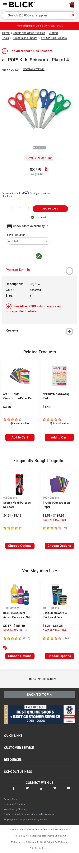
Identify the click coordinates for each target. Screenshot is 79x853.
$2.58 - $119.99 (53, 515)
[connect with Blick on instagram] (41, 790)
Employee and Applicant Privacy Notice (25, 819)
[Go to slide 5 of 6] (45, 147)
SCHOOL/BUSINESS (18, 772)
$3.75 (7, 407)
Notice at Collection (15, 804)
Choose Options (19, 546)
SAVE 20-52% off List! (15, 630)
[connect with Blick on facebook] (13, 790)
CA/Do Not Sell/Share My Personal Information (29, 814)
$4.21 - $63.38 (53, 626)
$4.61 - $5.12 (12, 515)
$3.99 (36, 169)
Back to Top (38, 694)
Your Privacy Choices (15, 809)
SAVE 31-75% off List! (55, 630)
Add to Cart (20, 437)
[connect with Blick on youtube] (68, 790)
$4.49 (46, 407)
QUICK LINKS (13, 736)
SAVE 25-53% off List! (55, 520)
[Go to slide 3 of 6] (39, 147)
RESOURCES (13, 760)
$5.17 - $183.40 (14, 626)
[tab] (39, 269)
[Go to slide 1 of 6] (34, 147)
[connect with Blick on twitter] (27, 790)
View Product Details (33, 69)
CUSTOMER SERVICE (19, 748)
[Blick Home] (22, 5)
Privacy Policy (11, 799)
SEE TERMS (57, 25)
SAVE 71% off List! (39, 158)
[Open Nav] (5, 4)
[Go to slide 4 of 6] (42, 147)
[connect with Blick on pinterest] (54, 790)
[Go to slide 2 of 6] (36, 147)
